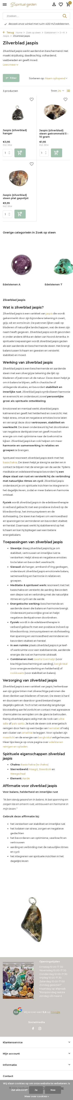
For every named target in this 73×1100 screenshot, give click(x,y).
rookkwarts (17, 672)
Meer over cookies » (37, 1096)
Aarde (26, 778)
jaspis (49, 313)
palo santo (18, 723)
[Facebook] (33, 1029)
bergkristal (60, 663)
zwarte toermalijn (44, 659)
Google (55, 1012)
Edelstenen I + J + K (55, 32)
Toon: (54, 90)
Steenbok (45, 769)
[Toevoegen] (20, 152)
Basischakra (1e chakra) (34, 764)
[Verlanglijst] (61, 4)
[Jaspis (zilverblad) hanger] (18, 112)
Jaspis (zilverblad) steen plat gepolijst (15, 196)
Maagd (33, 769)
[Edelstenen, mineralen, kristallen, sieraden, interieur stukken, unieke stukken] (29, 4)
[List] (68, 90)
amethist (27, 732)
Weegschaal (17, 773)
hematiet (54, 728)
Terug (10, 32)
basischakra (10, 462)
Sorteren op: (37, 78)
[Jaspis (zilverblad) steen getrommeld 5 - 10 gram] (54, 112)
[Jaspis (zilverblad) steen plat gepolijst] (18, 177)
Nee (53, 1090)
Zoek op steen (33, 32)
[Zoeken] (65, 16)
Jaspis (6, 35)
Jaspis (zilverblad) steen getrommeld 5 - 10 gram (53, 133)
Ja (36, 1090)
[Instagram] (39, 1029)
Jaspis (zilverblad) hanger (15, 132)
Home (19, 32)
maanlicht (9, 737)
